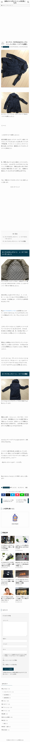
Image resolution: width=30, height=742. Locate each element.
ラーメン (6, 710)
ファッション (6, 46)
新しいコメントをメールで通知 (10, 660)
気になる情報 (7, 717)
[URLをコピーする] (26, 494)
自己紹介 (6, 730)
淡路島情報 (7, 697)
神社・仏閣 (6, 726)
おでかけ (6, 688)
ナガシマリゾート (9, 691)
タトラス (14, 487)
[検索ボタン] (28, 2)
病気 (6, 723)
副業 (5, 714)
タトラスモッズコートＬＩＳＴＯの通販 (15, 241)
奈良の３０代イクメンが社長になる (15, 2)
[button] (3, 494)
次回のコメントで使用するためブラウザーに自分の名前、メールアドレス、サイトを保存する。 (16, 655)
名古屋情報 (7, 694)
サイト (4, 649)
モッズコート (21, 487)
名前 (4, 638)
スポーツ (6, 704)
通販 (26, 487)
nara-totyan (15, 523)
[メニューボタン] (2, 2)
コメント (5, 620)
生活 (5, 720)
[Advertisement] (15, 23)
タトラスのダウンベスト (10, 310)
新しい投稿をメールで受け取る (10, 664)
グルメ (6, 701)
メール (5, 644)
